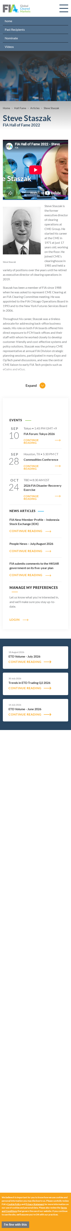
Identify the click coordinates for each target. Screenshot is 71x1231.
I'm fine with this (15, 1224)
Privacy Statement (35, 1204)
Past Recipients (15, 29)
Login (14, 619)
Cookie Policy (14, 1204)
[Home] (16, 8)
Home (6, 108)
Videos (9, 46)
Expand (31, 385)
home (8, 21)
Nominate (11, 38)
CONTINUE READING (31, 441)
